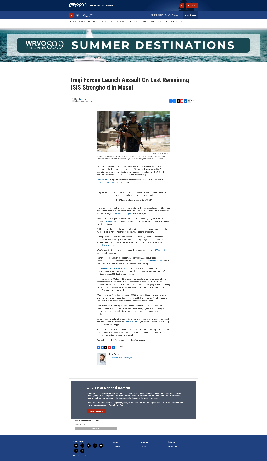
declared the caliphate (124, 214)
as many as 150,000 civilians (157, 250)
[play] (71, 15)
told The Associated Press (151, 261)
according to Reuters (105, 245)
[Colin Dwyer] (101, 359)
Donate (193, 5)
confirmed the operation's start (109, 182)
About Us (155, 22)
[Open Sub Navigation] (76, 22)
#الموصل (149, 195)
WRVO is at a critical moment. (109, 388)
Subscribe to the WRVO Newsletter (88, 420)
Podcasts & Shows (116, 22)
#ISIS (151, 192)
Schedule (116, 447)
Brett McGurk (102, 180)
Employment (145, 442)
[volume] (77, 15)
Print (193, 100)
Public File (171, 442)
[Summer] (133, 45)
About (115, 442)
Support (143, 22)
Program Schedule (96, 22)
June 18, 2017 (147, 200)
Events (132, 22)
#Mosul (138, 192)
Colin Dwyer (81, 99)
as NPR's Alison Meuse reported (114, 268)
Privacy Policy (172, 447)
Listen (71, 22)
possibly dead (111, 221)
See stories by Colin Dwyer (120, 357)
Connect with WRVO (171, 22)
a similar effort (131, 322)
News (81, 22)
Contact (143, 447)
